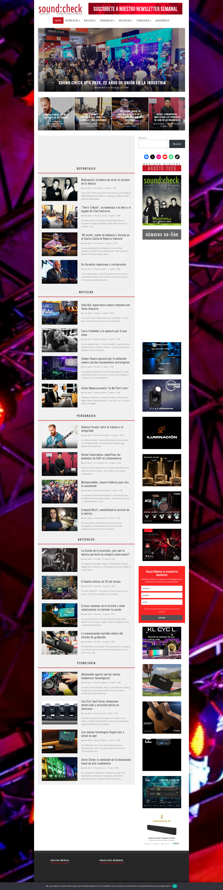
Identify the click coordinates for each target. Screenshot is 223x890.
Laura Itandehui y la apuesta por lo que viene (104, 333)
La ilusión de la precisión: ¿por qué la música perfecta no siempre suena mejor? (105, 552)
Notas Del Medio (100, 339)
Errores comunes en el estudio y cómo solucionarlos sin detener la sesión (103, 607)
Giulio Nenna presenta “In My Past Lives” (105, 388)
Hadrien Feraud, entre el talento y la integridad (102, 429)
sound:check (87, 188)
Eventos (97, 313)
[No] (219, 886)
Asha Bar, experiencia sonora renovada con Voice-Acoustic (105, 307)
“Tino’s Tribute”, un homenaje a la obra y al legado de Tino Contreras (106, 209)
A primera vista (100, 713)
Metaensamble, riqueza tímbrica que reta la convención (105, 484)
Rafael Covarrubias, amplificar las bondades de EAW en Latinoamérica (101, 456)
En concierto (99, 243)
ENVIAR (162, 617)
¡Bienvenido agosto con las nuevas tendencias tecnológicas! (100, 676)
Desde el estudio (101, 216)
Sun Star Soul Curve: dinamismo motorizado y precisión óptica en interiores (100, 705)
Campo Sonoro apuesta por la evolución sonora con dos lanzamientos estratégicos (105, 360)
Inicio (58, 20)
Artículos (125, 20)
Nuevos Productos (101, 682)
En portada (99, 188)
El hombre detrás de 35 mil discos (101, 581)
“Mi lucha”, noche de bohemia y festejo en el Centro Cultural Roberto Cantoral (105, 237)
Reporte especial (101, 269)
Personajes (106, 20)
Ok (175, 886)
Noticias (89, 20)
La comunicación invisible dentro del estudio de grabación (102, 635)
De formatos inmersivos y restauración (103, 264)
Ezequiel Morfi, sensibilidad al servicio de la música (105, 511)
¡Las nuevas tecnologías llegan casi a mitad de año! (102, 734)
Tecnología (142, 20)
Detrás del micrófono (102, 435)
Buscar (143, 137)
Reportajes (71, 20)
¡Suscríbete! (162, 20)
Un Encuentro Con (101, 463)
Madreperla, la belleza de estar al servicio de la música (105, 181)
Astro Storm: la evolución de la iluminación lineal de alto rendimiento (106, 761)
